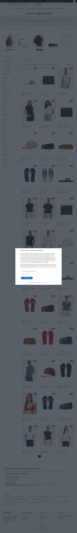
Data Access (38, 282)
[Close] (59, 250)
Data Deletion (31, 282)
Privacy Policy (45, 282)
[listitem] (38, 271)
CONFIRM (26, 278)
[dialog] (38, 266)
